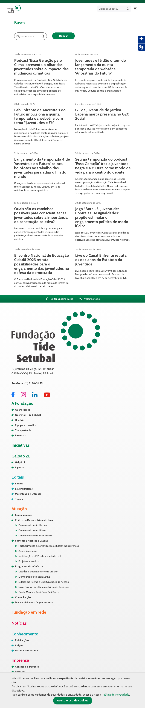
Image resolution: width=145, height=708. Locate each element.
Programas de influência (29, 566)
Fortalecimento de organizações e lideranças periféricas (49, 546)
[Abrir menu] (136, 9)
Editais (19, 483)
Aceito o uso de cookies (72, 700)
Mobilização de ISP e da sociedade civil (40, 556)
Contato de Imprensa (27, 666)
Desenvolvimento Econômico (35, 535)
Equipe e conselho (25, 425)
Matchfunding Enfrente (28, 494)
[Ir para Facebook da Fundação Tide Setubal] (12, 396)
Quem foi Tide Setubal (28, 415)
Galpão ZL (21, 462)
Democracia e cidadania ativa (34, 576)
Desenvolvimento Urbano (33, 530)
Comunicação (23, 597)
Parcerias (20, 435)
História (19, 420)
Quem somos (22, 409)
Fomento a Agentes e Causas (31, 540)
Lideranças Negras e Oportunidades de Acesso (44, 582)
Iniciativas (20, 445)
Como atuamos (24, 515)
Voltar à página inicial (61, 299)
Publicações (22, 640)
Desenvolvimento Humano (33, 525)
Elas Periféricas (24, 488)
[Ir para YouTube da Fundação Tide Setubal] (47, 396)
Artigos (19, 645)
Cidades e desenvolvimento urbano (38, 571)
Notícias (19, 623)
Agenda (19, 467)
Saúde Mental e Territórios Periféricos (39, 592)
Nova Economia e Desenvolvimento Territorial (44, 587)
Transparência (23, 430)
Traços (19, 499)
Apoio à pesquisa (28, 551)
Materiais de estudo (26, 650)
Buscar (63, 36)
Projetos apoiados (29, 561)
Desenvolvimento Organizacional (34, 602)
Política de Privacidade (115, 694)
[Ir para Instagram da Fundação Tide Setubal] (23, 396)
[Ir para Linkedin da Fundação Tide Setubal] (34, 396)
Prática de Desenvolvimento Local (34, 520)
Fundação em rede (28, 612)
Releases (20, 672)
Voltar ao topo (92, 299)
